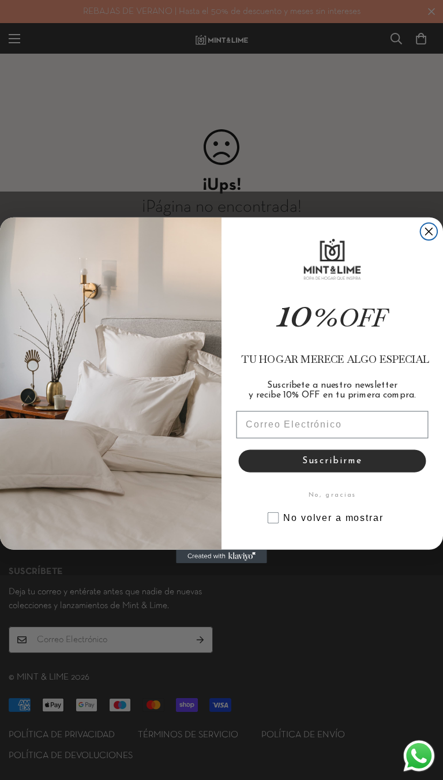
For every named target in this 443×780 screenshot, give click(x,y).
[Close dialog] (429, 231)
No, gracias (332, 495)
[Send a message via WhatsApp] (419, 756)
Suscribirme (332, 461)
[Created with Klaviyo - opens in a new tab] (221, 556)
